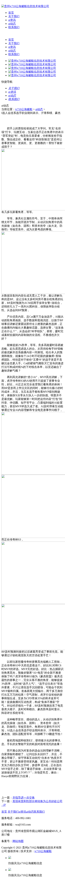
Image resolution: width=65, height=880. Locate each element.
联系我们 (13, 27)
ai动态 (12, 23)
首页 (11, 12)
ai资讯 (12, 19)
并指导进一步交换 (23, 797)
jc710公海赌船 (23, 109)
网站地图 (18, 841)
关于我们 (13, 16)
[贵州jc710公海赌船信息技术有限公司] (25, 6)
